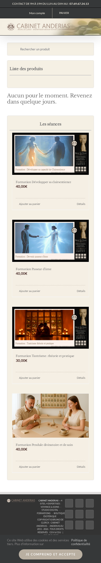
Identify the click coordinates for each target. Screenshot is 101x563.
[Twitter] (79, 503)
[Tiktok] (69, 514)
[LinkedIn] (69, 525)
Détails (81, 204)
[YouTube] (90, 514)
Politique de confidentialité (80, 542)
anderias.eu (56, 526)
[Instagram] (90, 503)
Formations (43, 513)
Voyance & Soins (50, 507)
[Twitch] (79, 514)
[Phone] (90, 525)
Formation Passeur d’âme (33, 269)
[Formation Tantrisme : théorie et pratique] (50, 328)
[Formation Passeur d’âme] (50, 241)
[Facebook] (69, 503)
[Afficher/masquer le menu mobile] (92, 26)
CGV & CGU (55, 532)
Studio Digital (50, 510)
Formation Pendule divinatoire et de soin (44, 445)
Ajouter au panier (29, 204)
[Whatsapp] (79, 525)
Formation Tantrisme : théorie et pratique (45, 356)
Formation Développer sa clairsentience (43, 182)
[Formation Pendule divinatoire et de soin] (50, 415)
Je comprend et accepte (51, 554)
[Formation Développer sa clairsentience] (50, 154)
